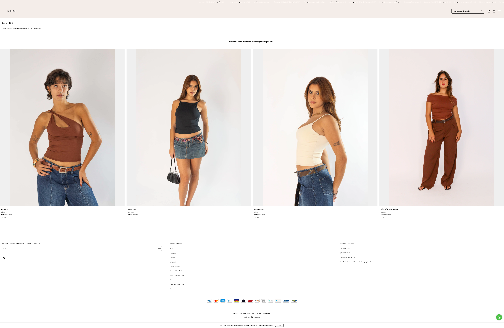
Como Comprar (175, 266)
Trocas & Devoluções (176, 271)
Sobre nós (173, 262)
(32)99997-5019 (345, 253)
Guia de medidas (175, 280)
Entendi (279, 325)
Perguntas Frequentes (177, 284)
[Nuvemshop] (252, 317)
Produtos (173, 253)
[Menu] (499, 11)
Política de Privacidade (177, 275)
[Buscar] (481, 11)
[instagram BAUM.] (4, 258)
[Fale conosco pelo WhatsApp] (499, 317)
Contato (172, 257)
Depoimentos (174, 289)
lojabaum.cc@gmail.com (348, 257)
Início (171, 249)
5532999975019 (345, 248)
